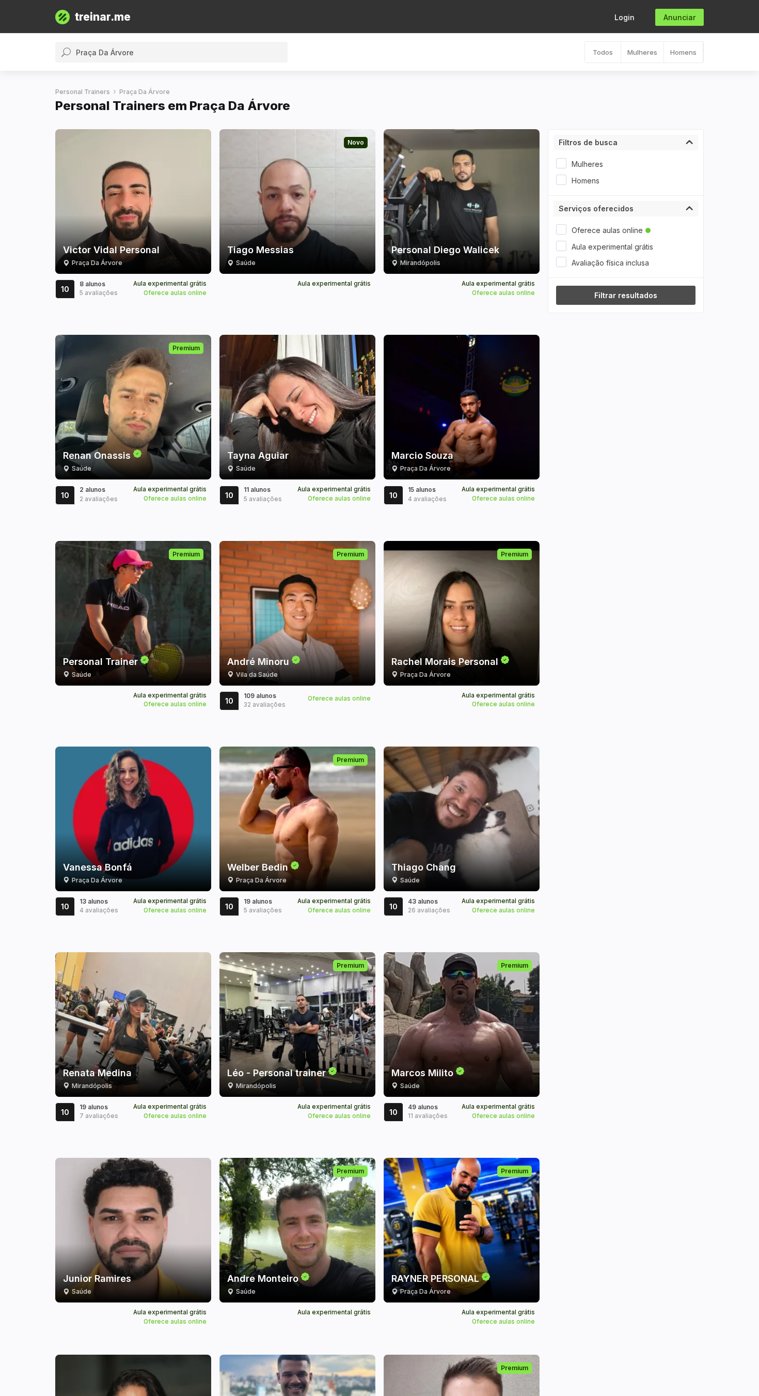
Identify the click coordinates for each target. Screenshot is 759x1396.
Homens (683, 52)
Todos (603, 52)
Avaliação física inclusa (610, 262)
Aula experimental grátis (612, 246)
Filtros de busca (588, 142)
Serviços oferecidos (596, 208)
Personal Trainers (82, 92)
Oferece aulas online (607, 230)
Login (624, 17)
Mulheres (642, 52)
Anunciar (679, 17)
